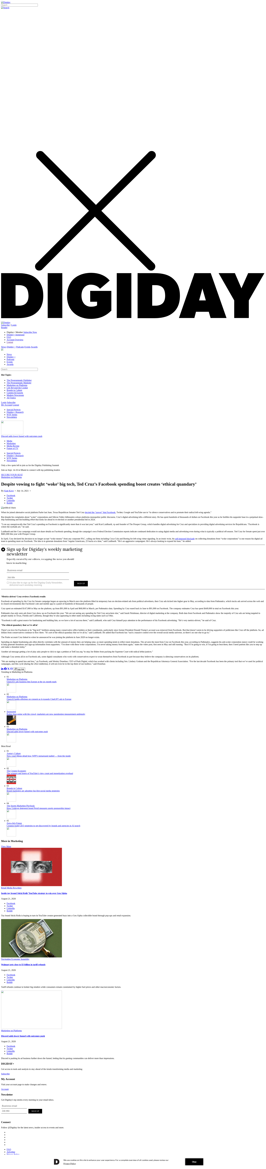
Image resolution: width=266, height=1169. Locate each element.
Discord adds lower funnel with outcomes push (21, 436)
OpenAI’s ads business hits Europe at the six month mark (32, 682)
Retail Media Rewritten (11, 888)
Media (9, 441)
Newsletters (12, 417)
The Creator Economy (16, 771)
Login (13, 325)
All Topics (11, 398)
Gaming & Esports (15, 393)
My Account (6, 405)
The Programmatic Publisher (19, 380)
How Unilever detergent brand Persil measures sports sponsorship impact (38, 808)
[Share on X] (8, 669)
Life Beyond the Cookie (17, 388)
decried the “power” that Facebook (100, 512)
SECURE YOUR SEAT (12, 475)
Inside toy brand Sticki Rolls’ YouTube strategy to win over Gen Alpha (34, 893)
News (3, 347)
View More (6, 846)
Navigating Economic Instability (15, 959)
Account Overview (15, 340)
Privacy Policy (13, 1154)
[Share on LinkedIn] (2, 669)
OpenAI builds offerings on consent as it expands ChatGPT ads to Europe (39, 699)
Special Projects (14, 409)
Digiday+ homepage (16, 335)
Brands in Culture (14, 390)
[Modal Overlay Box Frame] (133, 569)
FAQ (9, 337)
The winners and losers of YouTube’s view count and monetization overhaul (40, 773)
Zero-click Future (14, 823)
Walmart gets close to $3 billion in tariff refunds (23, 964)
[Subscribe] (5, 322)
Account (5, 1089)
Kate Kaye (9, 491)
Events (27, 347)
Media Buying (13, 446)
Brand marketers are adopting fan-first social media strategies (33, 791)
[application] (133, 1162)
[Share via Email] (11, 669)
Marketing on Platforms (17, 385)
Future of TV (12, 448)
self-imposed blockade (185, 538)
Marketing (11, 443)
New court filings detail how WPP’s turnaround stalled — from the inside (39, 756)
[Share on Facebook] (5, 669)
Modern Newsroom (15, 395)
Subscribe (5, 325)
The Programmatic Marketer (19, 383)
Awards (34, 347)
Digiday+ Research (15, 412)
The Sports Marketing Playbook (21, 806)
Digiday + (11, 347)
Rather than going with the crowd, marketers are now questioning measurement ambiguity (46, 714)
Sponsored (11, 711)
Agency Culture (14, 753)
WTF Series (12, 414)
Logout (10, 342)
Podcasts (20, 347)
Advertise (11, 1152)
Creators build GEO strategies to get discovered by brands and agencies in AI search (43, 826)
